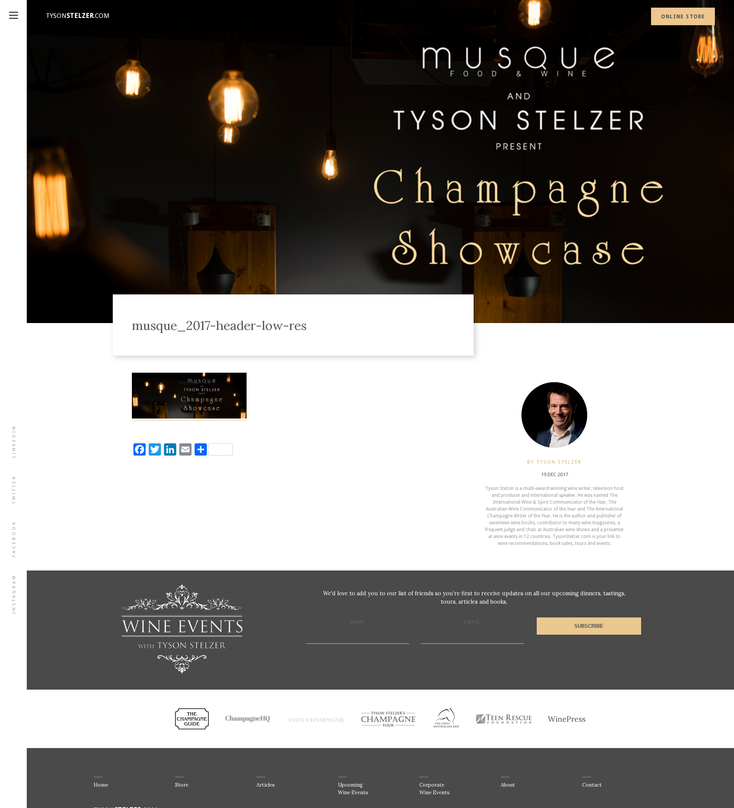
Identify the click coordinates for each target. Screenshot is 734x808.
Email (472, 622)
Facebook (13, 538)
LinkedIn (13, 441)
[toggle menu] (13, 7)
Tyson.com (77, 15)
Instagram (13, 594)
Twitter (13, 489)
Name (357, 622)
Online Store (683, 16)
